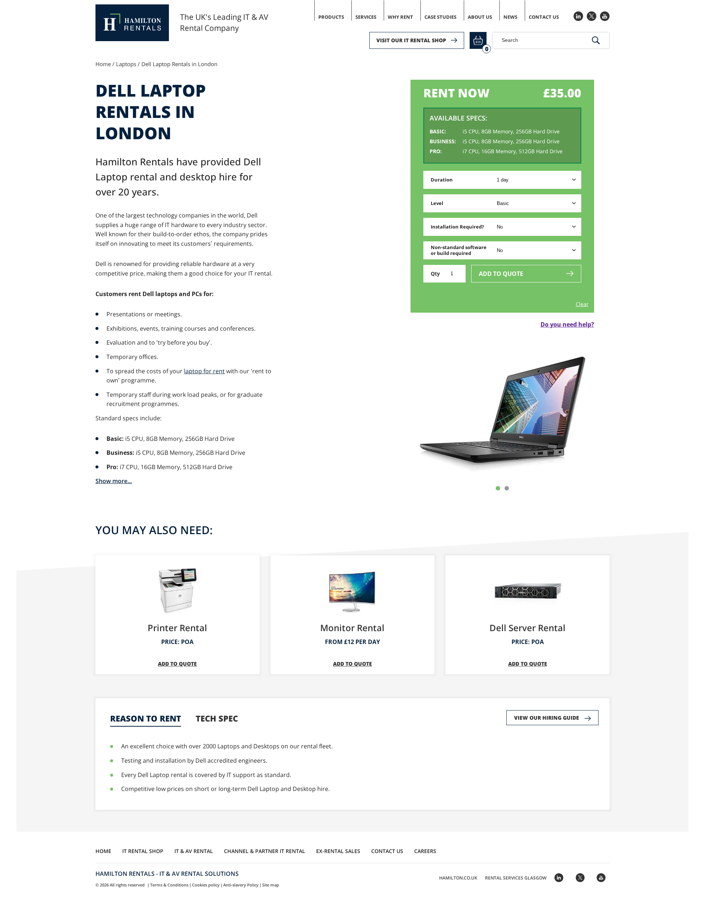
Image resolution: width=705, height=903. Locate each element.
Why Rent (400, 17)
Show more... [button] (113, 481)
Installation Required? (457, 226)
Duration (442, 179)
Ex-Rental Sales (338, 851)
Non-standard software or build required (459, 250)
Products (331, 17)
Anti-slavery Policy (240, 885)
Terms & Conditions (169, 885)
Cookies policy (206, 885)
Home (103, 64)
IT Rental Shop (142, 851)
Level (437, 203)
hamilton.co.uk (458, 878)
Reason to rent (145, 718)
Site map (270, 885)
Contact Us (544, 17)
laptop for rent (204, 371)
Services (365, 17)
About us (480, 17)
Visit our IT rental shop (411, 40)
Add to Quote (501, 274)
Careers (425, 851)
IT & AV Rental (193, 851)
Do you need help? (567, 324)
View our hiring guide (546, 717)
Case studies (440, 17)
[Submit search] (596, 40)
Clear (582, 304)
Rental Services (515, 878)
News (510, 17)
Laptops (126, 64)
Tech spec (217, 718)
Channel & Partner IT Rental (264, 851)
